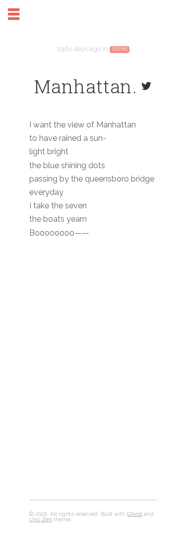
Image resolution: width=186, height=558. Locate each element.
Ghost (134, 513)
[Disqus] (93, 374)
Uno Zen (40, 519)
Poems (119, 49)
